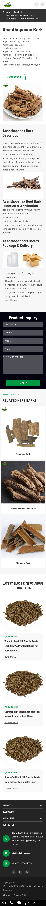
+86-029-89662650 (22, 863)
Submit (23, 383)
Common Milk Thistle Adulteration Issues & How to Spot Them (22, 714)
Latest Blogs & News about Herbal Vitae (23, 585)
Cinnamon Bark (23, 563)
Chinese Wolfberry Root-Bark (23, 508)
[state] (42, 903)
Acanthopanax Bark (29, 18)
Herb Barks (10, 18)
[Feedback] (27, 903)
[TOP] (34, 903)
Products (18, 12)
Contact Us (8, 824)
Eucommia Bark (23, 454)
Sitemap (7, 895)
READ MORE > (11, 657)
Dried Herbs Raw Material (18, 15)
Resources (8, 811)
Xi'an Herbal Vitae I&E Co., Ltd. (18, 886)
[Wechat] (19, 903)
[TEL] (11, 903)
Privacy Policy (21, 895)
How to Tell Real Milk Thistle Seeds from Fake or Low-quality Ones (22, 779)
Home (8, 12)
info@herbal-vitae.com (21, 853)
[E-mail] (4, 903)
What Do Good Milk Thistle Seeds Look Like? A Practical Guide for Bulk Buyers (21, 646)
